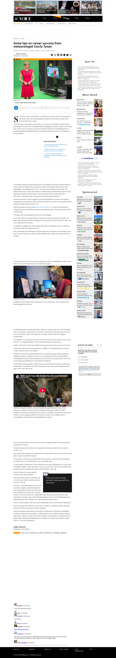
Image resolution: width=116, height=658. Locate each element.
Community (81, 282)
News (44, 18)
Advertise (32, 649)
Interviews (56, 533)
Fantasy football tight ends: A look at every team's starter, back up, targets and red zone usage (90, 88)
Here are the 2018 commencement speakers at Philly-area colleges (54, 150)
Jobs (79, 137)
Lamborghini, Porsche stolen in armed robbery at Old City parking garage (88, 81)
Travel (80, 225)
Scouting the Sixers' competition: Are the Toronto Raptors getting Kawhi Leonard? (89, 84)
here (18, 520)
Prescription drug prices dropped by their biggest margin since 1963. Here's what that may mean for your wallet (90, 184)
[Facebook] (52, 55)
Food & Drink (29, 23)
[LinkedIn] (58, 55)
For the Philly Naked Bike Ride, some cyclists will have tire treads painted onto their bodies (89, 68)
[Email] (67, 55)
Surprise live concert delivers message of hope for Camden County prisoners (55, 155)
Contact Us (47, 649)
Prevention (81, 118)
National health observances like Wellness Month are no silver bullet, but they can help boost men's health (90, 172)
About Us (16, 649)
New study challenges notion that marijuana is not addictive (87, 180)
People (18, 59)
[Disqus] (43, 580)
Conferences (82, 272)
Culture (66, 18)
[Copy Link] (70, 55)
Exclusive (40, 533)
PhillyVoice (25, 19)
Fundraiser (81, 244)
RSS (91, 649)
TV (36, 23)
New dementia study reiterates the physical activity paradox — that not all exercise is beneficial (88, 77)
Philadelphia (32, 533)
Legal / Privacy (64, 649)
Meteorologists (48, 533)
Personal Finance (83, 254)
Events (77, 18)
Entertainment (50, 23)
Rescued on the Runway (43, 207)
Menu (16, 18)
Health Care (81, 310)
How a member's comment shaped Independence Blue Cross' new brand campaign (88, 176)
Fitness (80, 197)
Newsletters (72, 23)
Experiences (81, 109)
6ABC (23, 59)
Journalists (63, 533)
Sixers (80, 147)
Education (81, 100)
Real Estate (81, 216)
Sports (87, 18)
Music (41, 23)
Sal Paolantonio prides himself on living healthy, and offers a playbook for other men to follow (90, 73)
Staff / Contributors (79, 650)
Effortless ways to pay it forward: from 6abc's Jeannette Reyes (55, 145)
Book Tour (81, 206)
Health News (82, 291)
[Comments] (64, 55)
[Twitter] (55, 55)
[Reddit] (61, 55)
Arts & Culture (61, 23)
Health (55, 18)
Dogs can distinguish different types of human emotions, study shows (88, 163)
